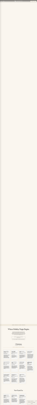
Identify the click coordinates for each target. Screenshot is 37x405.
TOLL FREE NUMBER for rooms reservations (18, 339)
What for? (34, 402)
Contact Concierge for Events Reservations (18, 337)
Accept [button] (32, 403)
